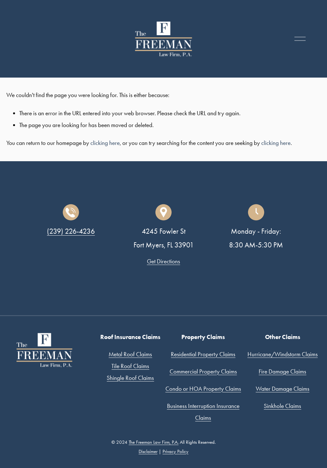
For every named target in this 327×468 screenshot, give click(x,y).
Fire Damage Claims (282, 371)
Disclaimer (148, 451)
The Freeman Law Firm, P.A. (154, 442)
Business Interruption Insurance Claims (203, 411)
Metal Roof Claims (130, 354)
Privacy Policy (175, 451)
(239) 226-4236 (71, 231)
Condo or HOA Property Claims (203, 388)
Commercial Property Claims (203, 371)
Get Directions (163, 261)
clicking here (105, 143)
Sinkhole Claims (282, 406)
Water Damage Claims (282, 388)
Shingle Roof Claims (130, 377)
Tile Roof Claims (130, 366)
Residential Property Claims (203, 354)
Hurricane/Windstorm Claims (282, 354)
